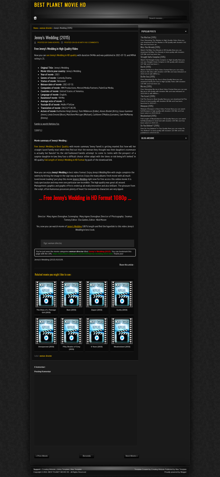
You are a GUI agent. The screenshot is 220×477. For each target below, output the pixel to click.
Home (35, 28)
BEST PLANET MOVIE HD (60, 4)
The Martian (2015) (148, 37)
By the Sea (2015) (148, 76)
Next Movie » (132, 456)
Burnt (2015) (146, 66)
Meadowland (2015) (148, 115)
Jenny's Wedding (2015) (52, 37)
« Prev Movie (42, 456)
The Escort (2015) (148, 96)
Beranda (87, 456)
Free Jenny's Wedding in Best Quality (51, 146)
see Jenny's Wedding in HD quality (61, 55)
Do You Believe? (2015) (150, 125)
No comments (92, 42)
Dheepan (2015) (147, 106)
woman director (46, 28)
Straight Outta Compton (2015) (153, 57)
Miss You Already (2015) (150, 47)
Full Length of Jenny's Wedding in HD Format (64, 159)
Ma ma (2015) (146, 86)
